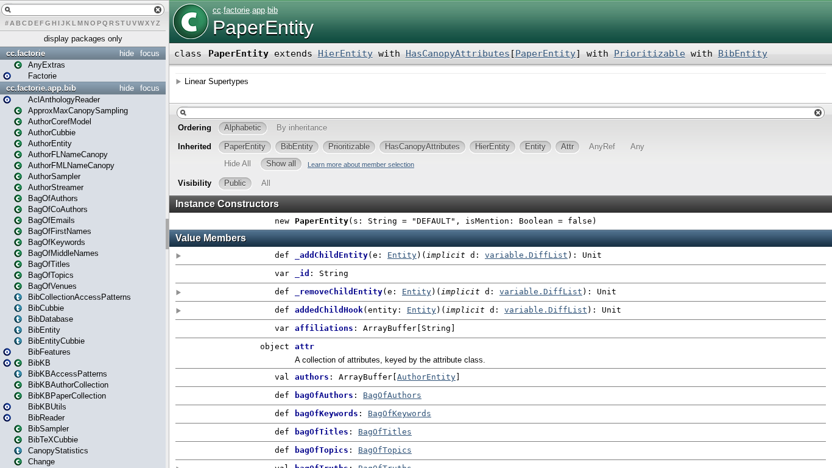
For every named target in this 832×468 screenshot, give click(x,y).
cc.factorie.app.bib (41, 88)
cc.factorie (25, 53)
